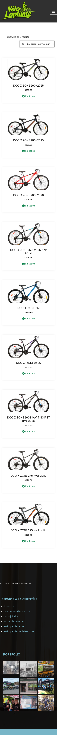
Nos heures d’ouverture (17, 611)
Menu (53, 11)
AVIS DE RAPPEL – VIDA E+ (18, 583)
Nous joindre (11, 616)
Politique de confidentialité (19, 631)
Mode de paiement (15, 621)
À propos (9, 606)
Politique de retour (14, 626)
